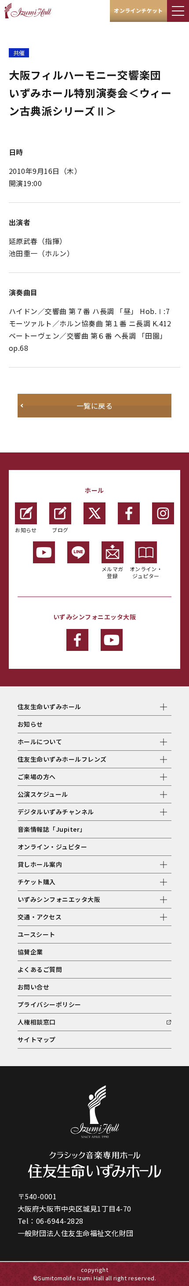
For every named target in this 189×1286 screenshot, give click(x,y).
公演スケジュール (43, 794)
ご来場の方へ (37, 776)
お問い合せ (33, 986)
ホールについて (40, 741)
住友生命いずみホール (49, 706)
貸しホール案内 (40, 864)
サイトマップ (37, 1039)
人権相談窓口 (37, 1021)
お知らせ (26, 529)
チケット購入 (37, 881)
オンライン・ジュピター (146, 572)
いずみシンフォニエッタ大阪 (59, 899)
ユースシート (36, 934)
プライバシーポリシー (49, 1004)
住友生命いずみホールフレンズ (62, 759)
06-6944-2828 (60, 1220)
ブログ (60, 529)
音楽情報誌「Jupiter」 (52, 829)
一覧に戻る (94, 405)
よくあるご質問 (40, 969)
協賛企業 (30, 951)
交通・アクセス (40, 916)
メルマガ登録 (113, 572)
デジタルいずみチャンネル (56, 811)
